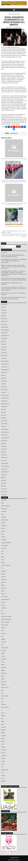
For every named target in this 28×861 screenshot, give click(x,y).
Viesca (2, 778)
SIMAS (2, 741)
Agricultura (3, 500)
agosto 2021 (4, 474)
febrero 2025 (4, 355)
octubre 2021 (4, 469)
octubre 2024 (4, 366)
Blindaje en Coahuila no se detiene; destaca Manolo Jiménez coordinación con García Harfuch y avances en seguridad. (13, 267)
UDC (2, 767)
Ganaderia (3, 608)
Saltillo (2, 721)
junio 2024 (3, 378)
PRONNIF (3, 704)
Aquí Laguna (4, 508)
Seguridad (3, 735)
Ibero (2, 630)
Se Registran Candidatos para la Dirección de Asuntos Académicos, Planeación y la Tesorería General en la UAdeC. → (14, 235)
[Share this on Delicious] (14, 129)
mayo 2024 (3, 381)
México (3, 678)
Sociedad (3, 747)
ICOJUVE (3, 633)
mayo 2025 (3, 347)
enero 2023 (3, 426)
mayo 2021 (3, 483)
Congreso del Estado (6, 542)
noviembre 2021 (5, 466)
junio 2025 (3, 344)
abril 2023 (3, 418)
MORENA (3, 684)
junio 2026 (3, 310)
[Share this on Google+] (11, 127)
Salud (2, 724)
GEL (2, 610)
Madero (3, 664)
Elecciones (3, 588)
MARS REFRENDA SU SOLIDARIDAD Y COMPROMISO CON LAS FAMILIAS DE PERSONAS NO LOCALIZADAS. (14, 261)
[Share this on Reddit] (17, 127)
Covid (2, 551)
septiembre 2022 (5, 437)
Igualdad (3, 639)
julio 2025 (3, 341)
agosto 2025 (4, 338)
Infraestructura (4, 647)
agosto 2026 (4, 304)
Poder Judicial (4, 696)
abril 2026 (3, 315)
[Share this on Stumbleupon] (19, 127)
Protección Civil (5, 707)
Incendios (3, 642)
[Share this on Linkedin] (25, 127)
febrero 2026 (4, 321)
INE (2, 644)
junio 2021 (3, 480)
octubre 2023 (4, 401)
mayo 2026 (3, 313)
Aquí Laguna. (4, 252)
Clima (2, 534)
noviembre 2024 (5, 364)
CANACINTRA (4, 520)
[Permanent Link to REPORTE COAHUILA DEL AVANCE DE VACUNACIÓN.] (14, 148)
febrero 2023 (4, 423)
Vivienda (3, 781)
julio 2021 (3, 477)
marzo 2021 (4, 488)
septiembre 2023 (5, 403)
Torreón (3, 752)
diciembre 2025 (4, 327)
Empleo (3, 590)
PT (1, 710)
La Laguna (14, 14)
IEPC (2, 636)
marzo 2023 (4, 420)
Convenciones (4, 545)
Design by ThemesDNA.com (14, 859)
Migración (3, 681)
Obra (2, 690)
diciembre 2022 (4, 429)
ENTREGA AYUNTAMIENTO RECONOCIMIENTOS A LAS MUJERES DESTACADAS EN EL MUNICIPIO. (14, 21)
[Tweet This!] (6, 127)
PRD (2, 698)
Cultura (2, 556)
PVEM (2, 713)
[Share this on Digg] (22, 127)
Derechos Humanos (6, 565)
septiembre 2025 (5, 335)
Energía (3, 593)
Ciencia (3, 531)
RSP (2, 718)
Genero (3, 613)
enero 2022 (3, 460)
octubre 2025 (4, 332)
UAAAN (3, 761)
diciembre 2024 (4, 361)
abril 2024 (3, 383)
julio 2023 (3, 409)
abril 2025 (3, 349)
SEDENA (3, 730)
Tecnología (3, 749)
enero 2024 (3, 392)
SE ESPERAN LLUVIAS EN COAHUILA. (14, 226)
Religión (3, 715)
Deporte (3, 562)
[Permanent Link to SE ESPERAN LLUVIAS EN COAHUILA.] (14, 216)
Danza (2, 559)
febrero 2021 (4, 491)
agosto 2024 (4, 372)
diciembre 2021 (4, 463)
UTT (2, 772)
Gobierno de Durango (6, 619)
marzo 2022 (4, 454)
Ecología (3, 576)
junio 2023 (3, 412)
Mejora (3, 676)
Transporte (3, 755)
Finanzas (3, 602)
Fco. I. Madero (4, 596)
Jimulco (3, 656)
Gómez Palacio (4, 625)
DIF (2, 568)
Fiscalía (3, 605)
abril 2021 (3, 486)
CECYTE (3, 528)
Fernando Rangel (5, 599)
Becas (2, 514)
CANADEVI (4, 525)
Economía (3, 579)
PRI (2, 701)
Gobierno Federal (5, 622)
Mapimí (3, 670)
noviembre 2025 (5, 330)
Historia (3, 627)
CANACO (3, 522)
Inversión (3, 650)
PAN (2, 693)
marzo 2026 (4, 318)
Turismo (3, 758)
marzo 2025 (4, 352)
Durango (3, 573)
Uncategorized (4, 769)
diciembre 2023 (4, 395)
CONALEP (3, 539)
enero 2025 (3, 358)
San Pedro (18, 14)
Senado (3, 738)
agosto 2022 (4, 440)
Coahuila (10, 14)
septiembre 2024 (5, 369)
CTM (2, 554)
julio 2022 (3, 443)
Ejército (3, 585)
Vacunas (3, 775)
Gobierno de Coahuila (6, 616)
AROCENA (3, 511)
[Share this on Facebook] (9, 127)
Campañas (3, 517)
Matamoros (4, 673)
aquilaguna (9, 27)
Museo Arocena (5, 687)
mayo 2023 (3, 415)
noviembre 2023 (5, 398)
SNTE (2, 744)
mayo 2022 (3, 449)
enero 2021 (3, 494)
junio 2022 (3, 446)
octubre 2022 (4, 435)
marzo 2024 (4, 386)
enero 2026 (4, 324)
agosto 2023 (4, 406)
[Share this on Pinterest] (14, 127)
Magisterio (3, 667)
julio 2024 (3, 375)
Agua (2, 502)
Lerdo (2, 661)
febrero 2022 (4, 457)
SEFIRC (3, 732)
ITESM (2, 653)
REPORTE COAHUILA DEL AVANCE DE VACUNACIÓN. (14, 158)
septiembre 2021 (5, 471)
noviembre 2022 (5, 432)
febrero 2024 (4, 389)
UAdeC (2, 764)
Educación (3, 582)
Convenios (3, 548)
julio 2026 (3, 307)
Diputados (3, 571)
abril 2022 (3, 452)
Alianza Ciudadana (5, 505)
